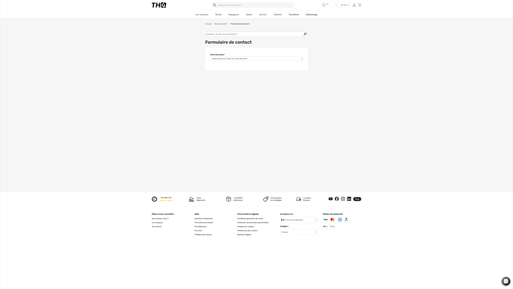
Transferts (294, 14)
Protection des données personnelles (253, 222)
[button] (506, 281)
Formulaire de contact (204, 222)
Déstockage (312, 14)
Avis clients (156, 226)
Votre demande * (217, 55)
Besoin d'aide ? (221, 24)
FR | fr (346, 5)
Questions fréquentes (204, 218)
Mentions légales (244, 234)
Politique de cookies (245, 226)
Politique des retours (203, 234)
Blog (357, 199)
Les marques (157, 222)
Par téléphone (201, 226)
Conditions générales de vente (250, 218)
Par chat (198, 230)
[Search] (214, 5)
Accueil (208, 24)
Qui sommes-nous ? (160, 218)
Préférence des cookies (247, 230)
